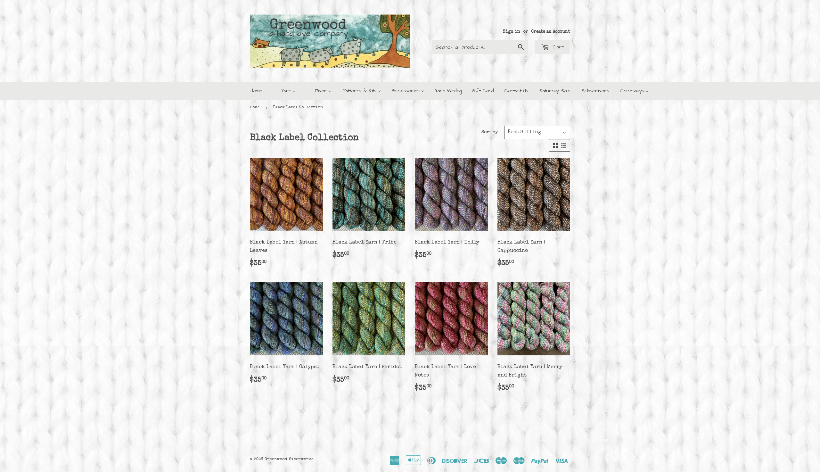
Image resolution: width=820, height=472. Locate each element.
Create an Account (550, 31)
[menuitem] (256, 91)
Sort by (489, 132)
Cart (557, 46)
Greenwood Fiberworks (289, 459)
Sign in (511, 31)
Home (255, 107)
